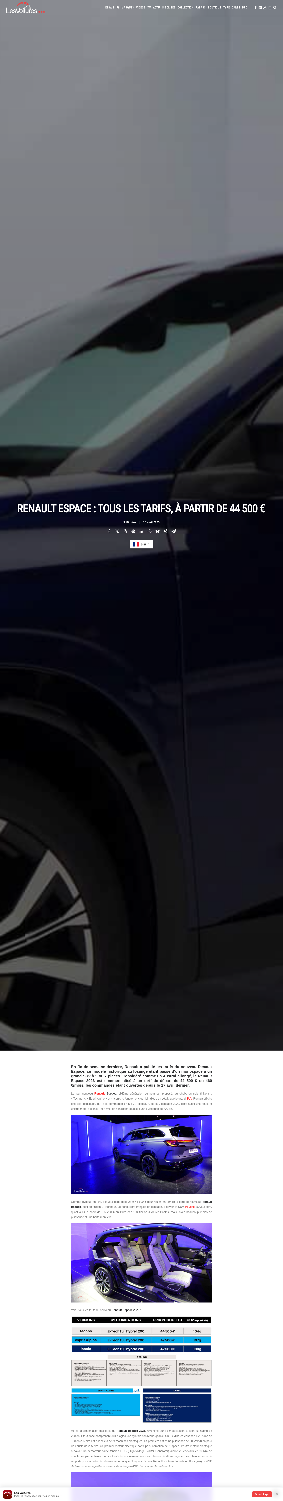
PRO (244, 7)
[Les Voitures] (25, 7)
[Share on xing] (165, 531)
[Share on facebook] (109, 531)
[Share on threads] (125, 531)
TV (149, 7)
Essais (109, 7)
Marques (127, 7)
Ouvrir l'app (262, 1494)
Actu (156, 7)
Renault (99, 1093)
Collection (186, 7)
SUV (189, 1098)
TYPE (226, 7)
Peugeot (190, 1206)
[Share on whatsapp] (149, 531)
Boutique (214, 7)
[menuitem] (110, 7)
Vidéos (140, 7)
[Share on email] (174, 531)
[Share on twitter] (117, 531)
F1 (117, 7)
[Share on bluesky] (157, 531)
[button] (255, 7)
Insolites (168, 7)
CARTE (236, 7)
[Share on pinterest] (133, 531)
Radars (201, 7)
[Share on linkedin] (141, 531)
